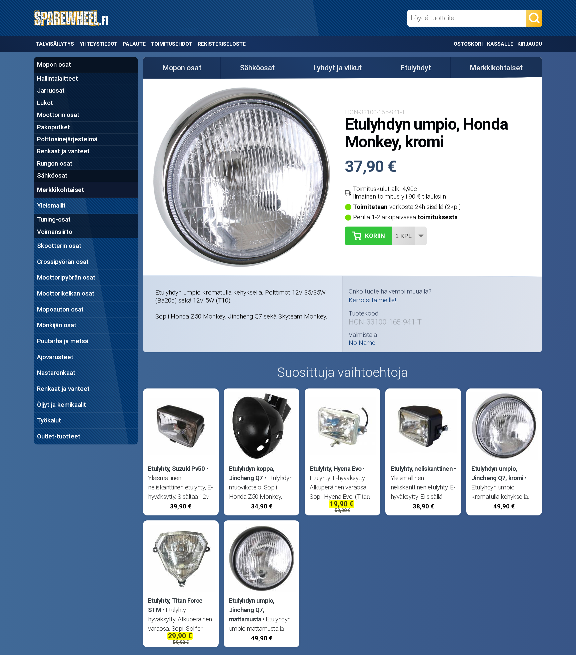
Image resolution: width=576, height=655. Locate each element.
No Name (362, 343)
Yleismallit (51, 205)
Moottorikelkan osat (65, 293)
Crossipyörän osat (63, 262)
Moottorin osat (58, 115)
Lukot (45, 103)
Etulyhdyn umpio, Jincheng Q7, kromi (497, 473)
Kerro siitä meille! (372, 300)
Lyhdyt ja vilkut (337, 68)
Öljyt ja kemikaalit (61, 404)
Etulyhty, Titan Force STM (175, 605)
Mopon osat (54, 64)
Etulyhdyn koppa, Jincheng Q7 (251, 473)
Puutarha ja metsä (62, 341)
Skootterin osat (59, 246)
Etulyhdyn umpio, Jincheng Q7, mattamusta (252, 610)
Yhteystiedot (98, 44)
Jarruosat (51, 90)
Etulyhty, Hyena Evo (335, 468)
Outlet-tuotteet (58, 436)
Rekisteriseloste (222, 44)
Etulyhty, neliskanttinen (422, 468)
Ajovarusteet (55, 357)
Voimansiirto (54, 232)
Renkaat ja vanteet (63, 151)
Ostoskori (468, 44)
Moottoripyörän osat (66, 277)
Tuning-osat (54, 219)
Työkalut (49, 420)
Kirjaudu (529, 44)
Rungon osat (54, 163)
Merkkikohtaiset (60, 190)
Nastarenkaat (56, 372)
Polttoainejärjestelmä (67, 139)
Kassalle (500, 44)
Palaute (134, 44)
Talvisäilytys (55, 44)
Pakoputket (53, 127)
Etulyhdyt (415, 68)
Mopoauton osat (60, 309)
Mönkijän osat (56, 325)
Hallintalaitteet (57, 78)
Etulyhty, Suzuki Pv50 (176, 468)
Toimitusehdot (171, 44)
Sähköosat (52, 175)
